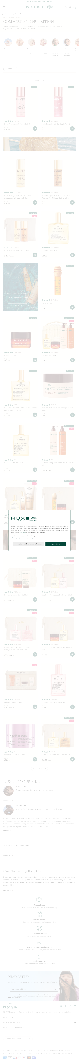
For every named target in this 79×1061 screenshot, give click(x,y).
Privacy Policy (22, 532)
